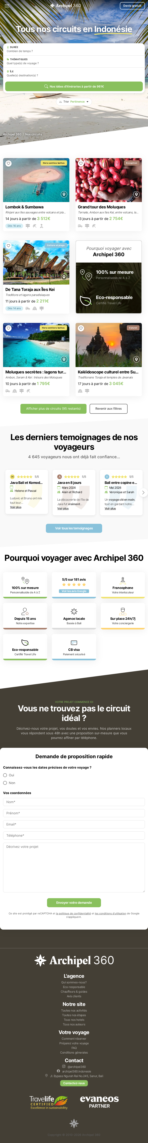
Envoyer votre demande (74, 903)
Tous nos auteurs (74, 1024)
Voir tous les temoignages (74, 528)
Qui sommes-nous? (74, 982)
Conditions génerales (74, 1052)
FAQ (74, 1048)
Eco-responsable (74, 987)
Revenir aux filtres (108, 408)
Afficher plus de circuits (53, 408)
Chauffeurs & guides (74, 991)
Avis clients (74, 996)
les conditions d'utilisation (110, 913)
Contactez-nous (74, 1083)
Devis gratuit (132, 5)
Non (12, 783)
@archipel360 (76, 1066)
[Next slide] (143, 492)
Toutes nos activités (74, 1010)
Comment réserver (74, 1038)
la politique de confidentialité (73, 913)
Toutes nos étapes (74, 1015)
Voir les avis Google (74, 591)
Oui (11, 775)
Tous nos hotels (74, 1019)
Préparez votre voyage (74, 1043)
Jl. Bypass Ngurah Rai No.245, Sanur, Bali (76, 1076)
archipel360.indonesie (76, 1071)
